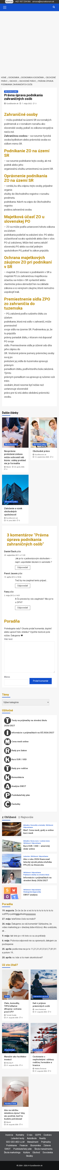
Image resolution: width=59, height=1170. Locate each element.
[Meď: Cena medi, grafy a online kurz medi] (11, 831)
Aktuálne (26, 825)
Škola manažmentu (43, 1149)
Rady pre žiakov (19, 750)
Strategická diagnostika (32, 892)
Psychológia (9, 1050)
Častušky (15, 804)
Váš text (8, 639)
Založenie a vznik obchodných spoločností (13, 511)
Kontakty (20, 1135)
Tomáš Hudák (11, 1015)
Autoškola (31, 1138)
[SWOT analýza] (11, 895)
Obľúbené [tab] (10, 817)
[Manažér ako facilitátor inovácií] (15, 1038)
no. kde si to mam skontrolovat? (27, 957)
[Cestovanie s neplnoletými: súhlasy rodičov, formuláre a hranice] (44, 1038)
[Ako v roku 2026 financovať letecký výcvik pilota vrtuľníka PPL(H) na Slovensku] (11, 863)
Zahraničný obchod (40, 996)
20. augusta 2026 (12, 1124)
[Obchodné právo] (44, 432)
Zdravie (47, 1145)
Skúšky (29, 1156)
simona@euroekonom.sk (43, 1)
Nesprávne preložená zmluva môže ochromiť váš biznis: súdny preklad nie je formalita (15, 457)
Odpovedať (22, 567)
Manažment (32, 1142)
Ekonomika (35, 1145)
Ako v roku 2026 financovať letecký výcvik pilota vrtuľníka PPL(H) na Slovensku (37, 862)
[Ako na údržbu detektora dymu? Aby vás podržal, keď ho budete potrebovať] (15, 1092)
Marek (8, 467)
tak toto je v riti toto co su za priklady (28, 935)
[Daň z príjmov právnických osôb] (44, 985)
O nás (29, 1135)
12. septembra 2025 (42, 457)
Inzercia (9, 1135)
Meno (7, 677)
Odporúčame (28, 827)
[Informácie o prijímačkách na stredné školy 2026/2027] (11, 879)
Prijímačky (46, 1142)
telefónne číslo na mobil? (24, 919)
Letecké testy (17, 1138)
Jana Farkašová (40, 1009)
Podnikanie (37, 1050)
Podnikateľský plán (20, 795)
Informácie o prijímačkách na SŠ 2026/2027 (32, 732)
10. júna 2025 (11, 520)
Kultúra (26, 1152)
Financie (24, 1145)
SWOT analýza (30, 895)
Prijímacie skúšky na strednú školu (36, 875)
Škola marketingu (12, 1152)
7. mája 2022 (27, 104)
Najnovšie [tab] (26, 817)
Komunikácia (17, 777)
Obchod (36, 1152)
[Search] (54, 7)
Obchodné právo (11, 91)
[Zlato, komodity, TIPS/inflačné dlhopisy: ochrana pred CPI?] (15, 985)
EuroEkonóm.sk (12, 104)
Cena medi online (20, 741)
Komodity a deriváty (37, 825)
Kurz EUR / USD (19, 759)
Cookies (48, 1135)
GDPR (38, 1135)
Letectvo (26, 856)
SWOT (8, 1149)
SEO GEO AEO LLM (15, 1142)
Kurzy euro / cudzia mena (40, 841)
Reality (42, 1138)
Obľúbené (49, 825)
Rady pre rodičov (19, 768)
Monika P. (9, 1063)
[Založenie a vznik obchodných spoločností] (15, 490)
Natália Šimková (40, 1069)
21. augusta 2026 (12, 1018)
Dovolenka (48, 1152)
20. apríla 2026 (19, 467)
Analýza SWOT (18, 786)
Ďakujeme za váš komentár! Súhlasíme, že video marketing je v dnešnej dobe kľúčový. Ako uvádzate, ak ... (29, 927)
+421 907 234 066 (23, 1)
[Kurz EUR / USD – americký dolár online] (11, 847)
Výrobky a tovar (10, 1103)
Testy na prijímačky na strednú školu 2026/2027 (25, 723)
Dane (7, 996)
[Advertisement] (29, 42)
